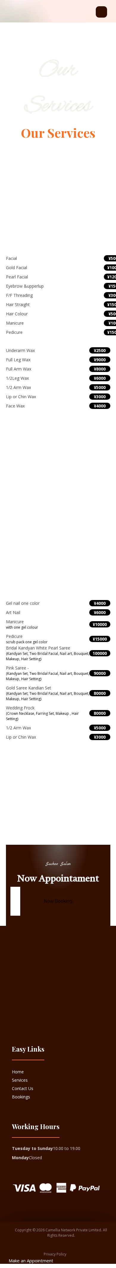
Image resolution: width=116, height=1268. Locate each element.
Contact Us (22, 1088)
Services (20, 1080)
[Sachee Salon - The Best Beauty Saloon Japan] (21, 15)
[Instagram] (20, 1019)
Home (18, 1072)
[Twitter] (16, 1019)
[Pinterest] (23, 1019)
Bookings (21, 1097)
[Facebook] (13, 1019)
